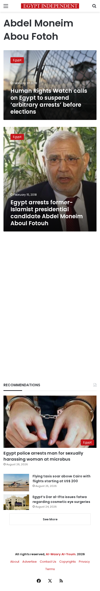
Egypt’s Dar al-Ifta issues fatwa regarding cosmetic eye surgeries (61, 499)
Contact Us (48, 561)
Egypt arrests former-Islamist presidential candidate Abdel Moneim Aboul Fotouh (46, 212)
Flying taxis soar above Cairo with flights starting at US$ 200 (61, 478)
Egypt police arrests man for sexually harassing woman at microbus (43, 456)
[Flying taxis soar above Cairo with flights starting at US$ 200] (16, 482)
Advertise (29, 561)
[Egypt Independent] (50, 6)
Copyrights (67, 561)
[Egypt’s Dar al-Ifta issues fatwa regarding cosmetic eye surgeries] (16, 502)
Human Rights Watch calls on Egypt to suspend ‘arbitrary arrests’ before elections (48, 101)
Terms (50, 569)
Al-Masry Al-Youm (61, 554)
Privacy (84, 561)
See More (50, 519)
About (14, 561)
